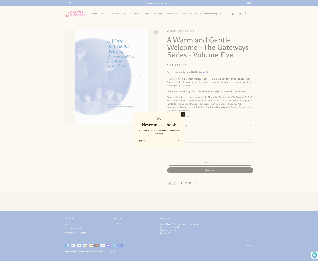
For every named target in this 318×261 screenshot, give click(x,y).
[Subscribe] (178, 141)
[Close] (183, 114)
